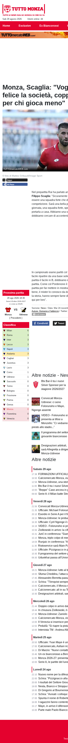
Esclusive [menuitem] (25, 25)
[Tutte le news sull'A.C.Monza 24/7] (23, 10)
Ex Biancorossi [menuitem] (49, 25)
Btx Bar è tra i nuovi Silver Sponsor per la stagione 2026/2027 (53, 385)
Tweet (60, 323)
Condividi (42, 323)
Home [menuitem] (6, 25)
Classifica (9, 325)
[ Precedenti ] (15, 318)
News (43, 308)
